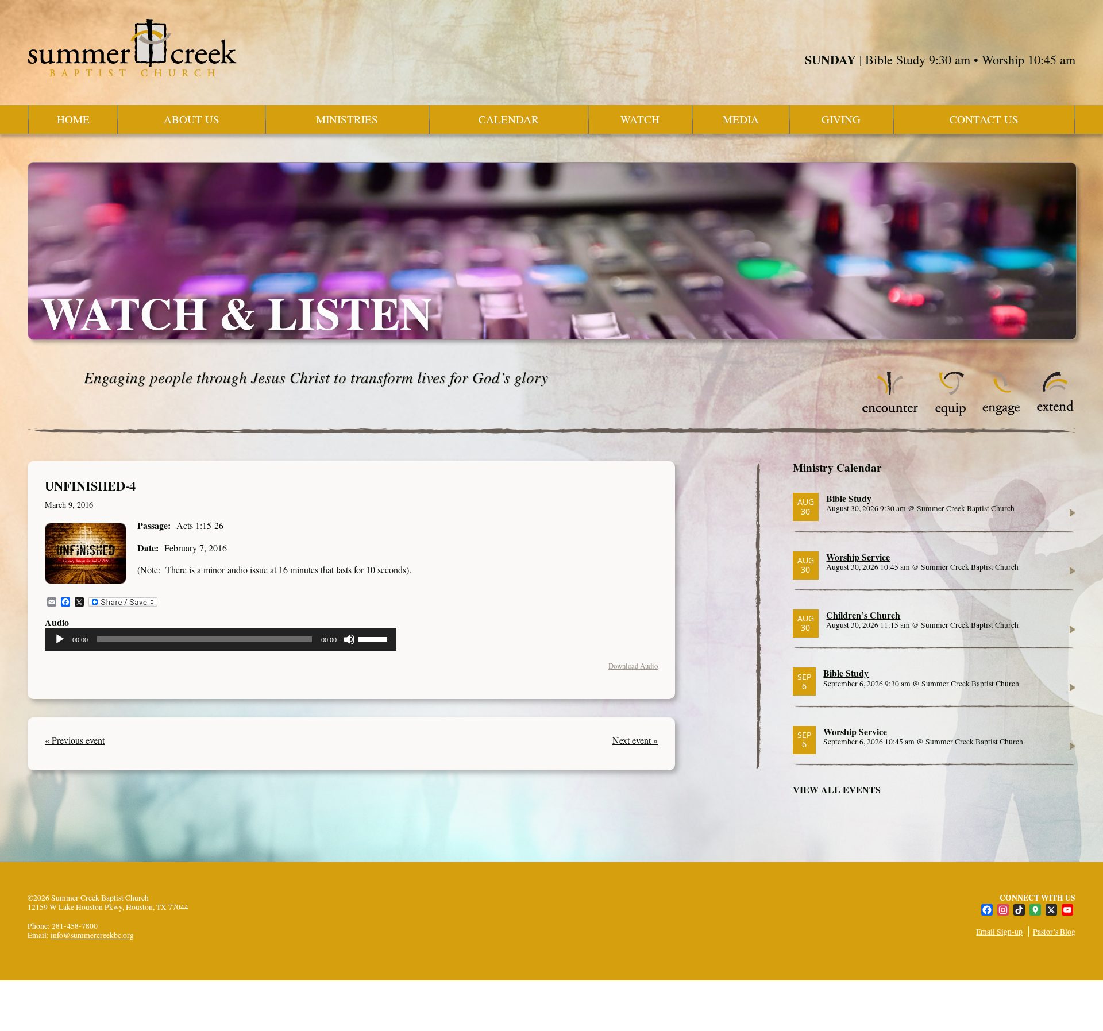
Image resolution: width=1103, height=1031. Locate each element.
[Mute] (349, 639)
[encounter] (890, 413)
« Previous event (75, 740)
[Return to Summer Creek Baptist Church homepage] (132, 47)
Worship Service (858, 556)
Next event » (635, 740)
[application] (220, 639)
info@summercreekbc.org (92, 935)
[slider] (374, 638)
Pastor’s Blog (1054, 931)
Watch (640, 119)
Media (741, 119)
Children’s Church (863, 614)
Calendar (509, 119)
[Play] (59, 639)
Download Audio (633, 666)
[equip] (950, 413)
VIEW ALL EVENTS (837, 789)
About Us (191, 119)
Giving (841, 119)
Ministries (347, 119)
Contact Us (984, 119)
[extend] (1055, 413)
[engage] (1001, 413)
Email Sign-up (999, 931)
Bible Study (848, 498)
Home (73, 119)
